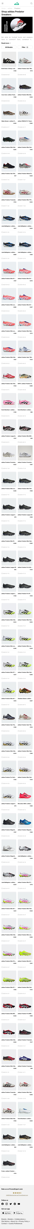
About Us (14, 1221)
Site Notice (5, 1221)
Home (3, 8)
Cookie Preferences (15, 1223)
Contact (4, 1223)
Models (10, 1219)
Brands (3, 1219)
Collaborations (20, 1219)
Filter (23, 47)
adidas (10, 8)
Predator (17, 8)
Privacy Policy (24, 1221)
